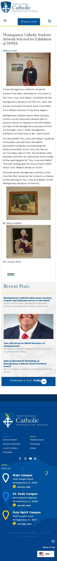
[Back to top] (53, 541)
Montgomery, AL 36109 (25, 501)
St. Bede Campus (25, 494)
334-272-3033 (23, 505)
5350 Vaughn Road (23, 479)
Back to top (49, 547)
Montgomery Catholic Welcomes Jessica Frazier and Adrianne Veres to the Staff (27, 299)
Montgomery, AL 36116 (25, 482)
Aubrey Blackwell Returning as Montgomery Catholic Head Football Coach (25, 364)
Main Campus (22, 475)
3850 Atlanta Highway (25, 497)
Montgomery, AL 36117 (25, 519)
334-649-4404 (24, 524)
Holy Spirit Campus (27, 512)
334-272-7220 (23, 487)
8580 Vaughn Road (23, 516)
